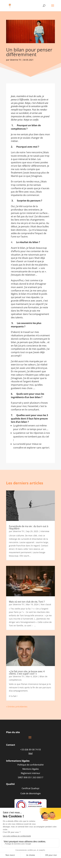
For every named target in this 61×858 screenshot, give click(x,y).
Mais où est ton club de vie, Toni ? (27, 601)
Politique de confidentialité (30, 764)
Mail (31, 753)
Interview (44, 531)
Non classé (46, 604)
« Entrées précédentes (16, 706)
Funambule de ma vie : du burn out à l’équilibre (28, 527)
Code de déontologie (30, 793)
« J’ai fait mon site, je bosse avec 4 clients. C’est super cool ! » (27, 672)
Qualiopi (35, 788)
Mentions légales (30, 768)
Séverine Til (15, 59)
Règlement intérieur (30, 773)
